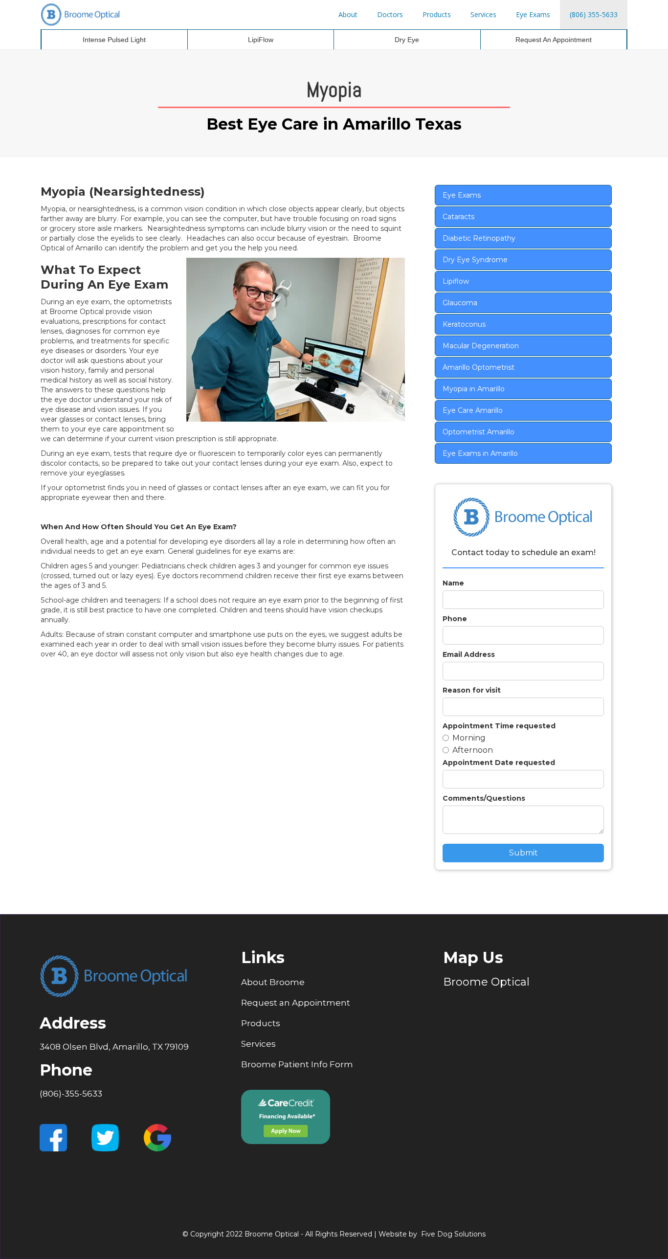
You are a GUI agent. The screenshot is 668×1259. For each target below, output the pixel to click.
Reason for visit (472, 690)
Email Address (469, 654)
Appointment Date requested (499, 762)
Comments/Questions (484, 798)
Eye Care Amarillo (473, 410)
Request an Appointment (295, 1003)
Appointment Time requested (499, 725)
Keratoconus (464, 324)
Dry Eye (407, 40)
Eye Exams (533, 14)
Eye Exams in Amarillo (480, 453)
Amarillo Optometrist (478, 367)
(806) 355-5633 (594, 14)
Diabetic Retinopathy (479, 238)
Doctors (390, 14)
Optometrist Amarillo (478, 431)
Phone (455, 618)
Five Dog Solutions (453, 1234)
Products (437, 14)
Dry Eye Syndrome (475, 259)
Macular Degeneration (481, 345)
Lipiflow (456, 281)
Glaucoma (460, 302)
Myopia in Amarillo (474, 388)
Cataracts (458, 216)
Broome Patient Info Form (297, 1064)
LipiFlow (260, 40)
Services (483, 14)
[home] (81, 14)
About (347, 14)
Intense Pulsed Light (114, 40)
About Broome (273, 982)
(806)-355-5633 (71, 1094)
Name (453, 583)
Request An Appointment (553, 40)
